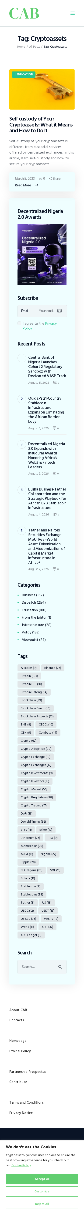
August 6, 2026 (38, 428)
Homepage (17, 1041)
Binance (52, 667)
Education (25, 74)
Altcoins (29, 667)
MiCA (27, 854)
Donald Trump (33, 821)
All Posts (34, 46)
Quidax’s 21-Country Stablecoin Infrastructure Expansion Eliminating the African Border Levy (46, 410)
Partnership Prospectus (27, 1072)
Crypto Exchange (35, 756)
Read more (23, 185)
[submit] (59, 311)
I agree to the (40, 326)
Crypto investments (37, 773)
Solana (28, 878)
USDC (27, 910)
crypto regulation (37, 797)
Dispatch (29, 602)
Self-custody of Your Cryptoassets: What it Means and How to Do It (40, 124)
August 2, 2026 (38, 569)
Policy (26, 632)
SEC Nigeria (31, 870)
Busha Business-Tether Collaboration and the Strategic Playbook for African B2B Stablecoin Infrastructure (47, 498)
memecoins (32, 846)
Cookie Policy (21, 1165)
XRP (47, 926)
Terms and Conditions (26, 1102)
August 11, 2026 (38, 382)
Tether (28, 902)
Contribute (18, 1082)
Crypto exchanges (36, 765)
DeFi (26, 813)
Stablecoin (30, 886)
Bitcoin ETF (31, 684)
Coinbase (48, 732)
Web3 (27, 926)
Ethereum (30, 837)
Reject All (42, 1204)
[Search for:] (42, 967)
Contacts (16, 1020)
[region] (42, 1176)
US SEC (28, 918)
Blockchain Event (35, 708)
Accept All (42, 1179)
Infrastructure (33, 625)
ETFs (26, 829)
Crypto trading (34, 805)
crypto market (34, 789)
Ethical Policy (20, 1051)
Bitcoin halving (34, 692)
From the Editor (34, 617)
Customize (42, 1191)
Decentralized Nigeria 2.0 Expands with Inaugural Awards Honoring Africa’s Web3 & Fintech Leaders (46, 455)
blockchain (31, 700)
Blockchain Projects (37, 716)
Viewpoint (30, 640)
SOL (55, 870)
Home (21, 47)
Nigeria (48, 854)
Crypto (28, 740)
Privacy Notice (21, 1113)
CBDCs (46, 724)
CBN (26, 732)
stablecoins (32, 894)
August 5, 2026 (38, 473)
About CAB (18, 1010)
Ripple (28, 862)
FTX (53, 837)
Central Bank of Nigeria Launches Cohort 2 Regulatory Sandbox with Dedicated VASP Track (47, 366)
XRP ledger (31, 935)
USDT (48, 910)
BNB (26, 724)
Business (28, 595)
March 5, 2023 (25, 178)
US (47, 902)
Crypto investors (35, 781)
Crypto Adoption (36, 748)
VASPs (51, 918)
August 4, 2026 (38, 514)
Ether (45, 829)
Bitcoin (29, 676)
